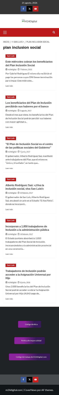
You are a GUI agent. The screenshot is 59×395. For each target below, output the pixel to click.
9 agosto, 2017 (25, 110)
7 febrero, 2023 (26, 69)
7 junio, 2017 (25, 152)
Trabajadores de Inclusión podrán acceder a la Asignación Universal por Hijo (28, 274)
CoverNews (30, 389)
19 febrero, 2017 (26, 234)
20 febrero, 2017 (26, 193)
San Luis (11, 56)
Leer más (9, 86)
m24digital (12, 69)
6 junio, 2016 (25, 282)
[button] (6, 32)
